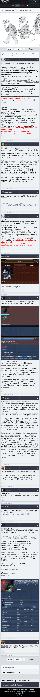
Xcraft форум (7, 10)
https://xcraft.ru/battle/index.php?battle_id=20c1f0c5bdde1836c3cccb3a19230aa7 (19, 537)
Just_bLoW (9, 144)
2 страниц (17, 49)
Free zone (19, 10)
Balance (28, 10)
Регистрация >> (20, 693)
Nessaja (8, 298)
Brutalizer (8, 525)
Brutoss (8, 642)
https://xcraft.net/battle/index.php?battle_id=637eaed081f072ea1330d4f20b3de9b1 (19, 204)
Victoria (9, 60)
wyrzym (8, 468)
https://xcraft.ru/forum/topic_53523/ (15, 514)
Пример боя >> (31, 692)
